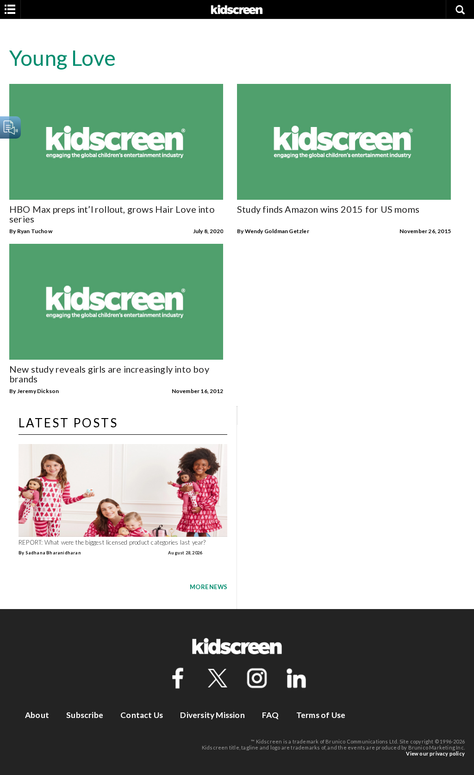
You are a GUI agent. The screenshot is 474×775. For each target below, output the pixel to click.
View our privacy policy (435, 753)
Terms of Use (320, 715)
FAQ (270, 715)
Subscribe (84, 715)
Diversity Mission (212, 715)
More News (208, 587)
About (37, 715)
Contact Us (141, 715)
